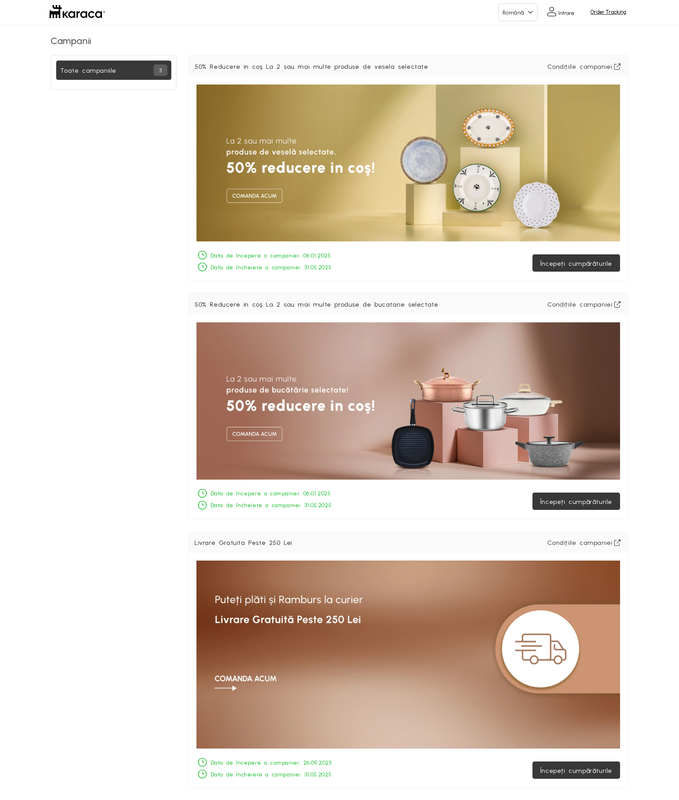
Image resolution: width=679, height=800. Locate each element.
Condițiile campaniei (579, 66)
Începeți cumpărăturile (576, 263)
